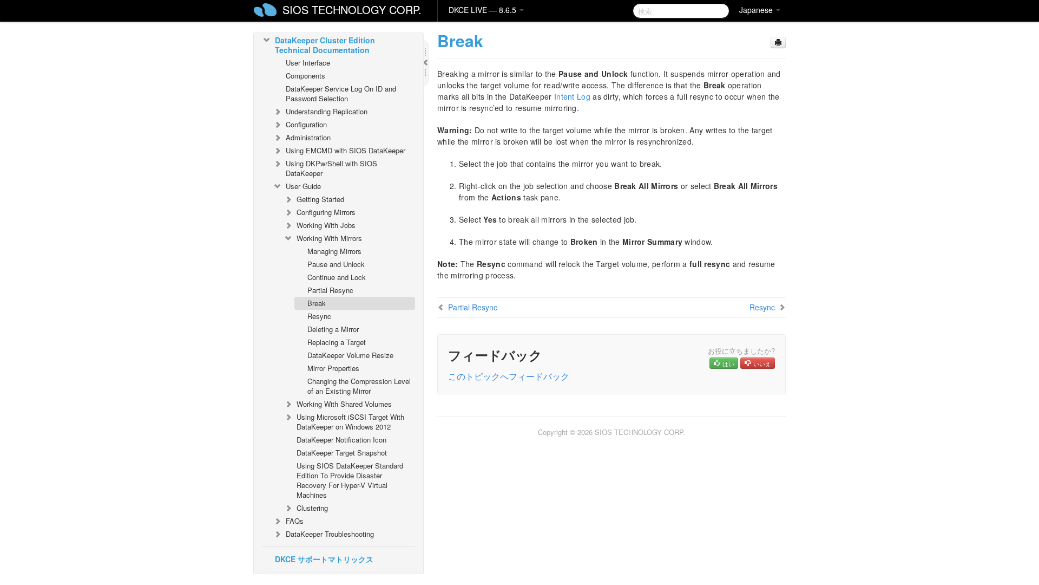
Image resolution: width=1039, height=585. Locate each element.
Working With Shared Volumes (344, 404)
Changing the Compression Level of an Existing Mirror (359, 386)
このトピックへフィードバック (508, 376)
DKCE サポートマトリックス (324, 559)
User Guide (303, 186)
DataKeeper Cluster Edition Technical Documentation (325, 45)
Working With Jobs (326, 225)
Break (316, 303)
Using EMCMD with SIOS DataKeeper (345, 150)
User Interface (308, 62)
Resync (319, 316)
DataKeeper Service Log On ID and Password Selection (341, 93)
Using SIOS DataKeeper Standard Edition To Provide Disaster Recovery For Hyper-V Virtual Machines (350, 480)
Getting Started (320, 199)
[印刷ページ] (778, 42)
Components (305, 75)
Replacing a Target (336, 342)
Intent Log (572, 96)
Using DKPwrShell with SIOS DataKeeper (331, 168)
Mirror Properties (333, 368)
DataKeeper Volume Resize (350, 355)
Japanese (757, 9)
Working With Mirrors (329, 238)
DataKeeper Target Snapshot (342, 452)
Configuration (306, 124)
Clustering (312, 508)
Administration (308, 137)
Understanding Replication (326, 111)
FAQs (295, 521)
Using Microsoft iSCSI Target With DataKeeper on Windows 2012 (350, 422)
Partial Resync (330, 290)
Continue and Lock (336, 277)
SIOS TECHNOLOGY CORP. (352, 9)
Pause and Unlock (336, 264)
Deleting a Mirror (333, 329)
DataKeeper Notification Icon (341, 439)
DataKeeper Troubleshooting (330, 534)
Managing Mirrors (334, 251)
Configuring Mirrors (326, 212)
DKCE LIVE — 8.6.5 (483, 9)
